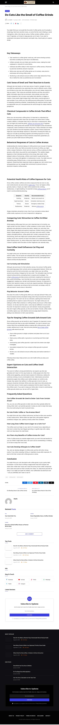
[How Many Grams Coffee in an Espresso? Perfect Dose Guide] (8, 554)
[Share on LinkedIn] (18, 23)
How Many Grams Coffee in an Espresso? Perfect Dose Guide (29, 553)
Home (6, 6)
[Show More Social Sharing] (21, 23)
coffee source (40, 206)
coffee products (41, 189)
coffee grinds (12, 477)
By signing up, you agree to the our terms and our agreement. (30, 618)
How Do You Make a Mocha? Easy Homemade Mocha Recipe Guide (30, 545)
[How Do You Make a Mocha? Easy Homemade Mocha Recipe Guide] (8, 547)
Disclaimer (40, 715)
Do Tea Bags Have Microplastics (21, 671)
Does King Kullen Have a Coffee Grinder (41, 516)
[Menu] (6, 2)
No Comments (26, 19)
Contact (47, 715)
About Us (11, 715)
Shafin (10, 19)
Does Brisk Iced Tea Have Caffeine (22, 665)
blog (9, 6)
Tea (6, 513)
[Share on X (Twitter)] (13, 23)
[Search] (53, 2)
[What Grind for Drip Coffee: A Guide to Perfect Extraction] (8, 562)
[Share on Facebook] (11, 23)
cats (7, 477)
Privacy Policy (39, 618)
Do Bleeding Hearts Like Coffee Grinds (17, 490)
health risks (31, 185)
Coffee (7, 11)
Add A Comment (29, 534)
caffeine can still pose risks (35, 123)
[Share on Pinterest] (16, 23)
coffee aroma (15, 277)
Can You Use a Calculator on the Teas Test (24, 677)
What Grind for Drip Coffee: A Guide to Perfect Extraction (28, 560)
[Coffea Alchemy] (29, 2)
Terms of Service (30, 715)
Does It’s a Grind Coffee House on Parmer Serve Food (16, 525)
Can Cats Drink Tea (10, 516)
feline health (20, 477)
